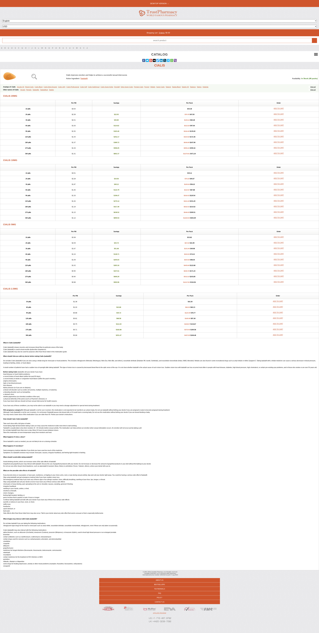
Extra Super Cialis (127, 87)
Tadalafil (84, 78)
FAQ (159, 593)
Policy (159, 597)
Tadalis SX (185, 87)
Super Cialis (160, 87)
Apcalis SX (20, 87)
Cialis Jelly (61, 87)
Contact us (159, 602)
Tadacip (168, 87)
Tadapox (193, 87)
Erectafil (117, 87)
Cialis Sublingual (94, 87)
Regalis (29, 90)
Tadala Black (176, 87)
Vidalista (205, 87)
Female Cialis (138, 87)
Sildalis (152, 87)
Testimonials (159, 589)
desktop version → (159, 3)
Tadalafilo (36, 90)
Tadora (199, 87)
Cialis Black (39, 87)
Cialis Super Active (107, 87)
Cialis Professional (72, 87)
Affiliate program (159, 613)
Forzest (146, 87)
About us (159, 580)
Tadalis (51, 90)
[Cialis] (34, 76)
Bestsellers (159, 584)
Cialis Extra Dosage (50, 87)
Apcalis (22, 90)
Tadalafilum (44, 90)
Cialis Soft (83, 87)
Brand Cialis (29, 87)
